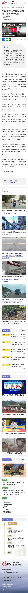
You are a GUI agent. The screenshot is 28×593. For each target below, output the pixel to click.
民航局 (11, 279)
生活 (7, 279)
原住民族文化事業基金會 (7, 584)
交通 (11, 180)
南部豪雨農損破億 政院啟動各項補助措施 (18, 358)
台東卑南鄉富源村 (15, 323)
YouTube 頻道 (5, 588)
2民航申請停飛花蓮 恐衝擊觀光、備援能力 (13, 276)
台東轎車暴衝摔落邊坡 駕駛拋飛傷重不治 (13, 321)
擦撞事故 (15, 180)
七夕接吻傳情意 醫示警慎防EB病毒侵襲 (16, 539)
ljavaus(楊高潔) (7, 19)
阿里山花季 (12, 182)
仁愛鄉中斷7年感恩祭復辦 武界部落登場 (13, 414)
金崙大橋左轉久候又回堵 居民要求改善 (12, 300)
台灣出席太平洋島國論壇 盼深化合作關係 (18, 343)
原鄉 (7, 255)
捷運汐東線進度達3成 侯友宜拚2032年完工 (14, 232)
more (10, 552)
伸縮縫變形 (12, 255)
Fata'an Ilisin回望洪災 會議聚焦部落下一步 (14, 453)
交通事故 (8, 213)
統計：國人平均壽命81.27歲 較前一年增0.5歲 (18, 336)
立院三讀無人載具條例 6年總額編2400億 (18, 366)
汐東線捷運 (8, 234)
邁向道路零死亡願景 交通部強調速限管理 (13, 211)
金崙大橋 (19, 302)
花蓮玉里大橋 (5, 257)
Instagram (4, 589)
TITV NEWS (12, 1)
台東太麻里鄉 (12, 302)
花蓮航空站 (16, 279)
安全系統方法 (14, 213)
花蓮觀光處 (5, 281)
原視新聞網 (13, 3)
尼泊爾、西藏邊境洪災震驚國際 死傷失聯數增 (18, 351)
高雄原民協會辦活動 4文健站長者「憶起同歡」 (15, 532)
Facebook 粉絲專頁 (6, 586)
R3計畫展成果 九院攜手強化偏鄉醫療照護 (16, 546)
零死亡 (20, 213)
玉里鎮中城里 (19, 255)
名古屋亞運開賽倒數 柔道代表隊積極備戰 (13, 434)
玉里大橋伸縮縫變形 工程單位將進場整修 (13, 253)
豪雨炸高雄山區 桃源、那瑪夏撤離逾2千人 (13, 395)
